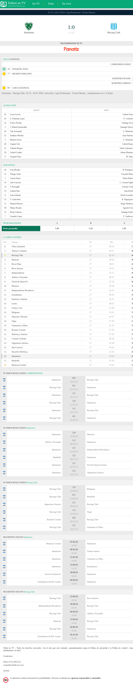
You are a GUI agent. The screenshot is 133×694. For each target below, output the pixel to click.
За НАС (6, 671)
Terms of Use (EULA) (12, 662)
